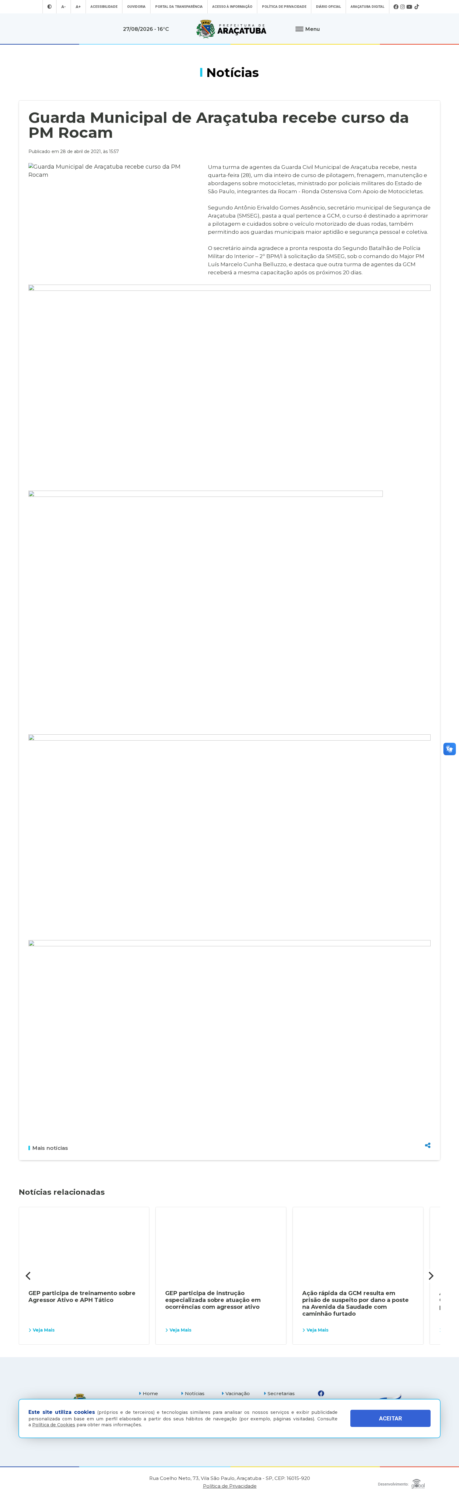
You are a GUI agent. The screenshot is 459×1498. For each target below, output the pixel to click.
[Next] (430, 1276)
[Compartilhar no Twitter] (428, 1122)
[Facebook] (395, 6)
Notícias (195, 1393)
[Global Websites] (401, 1482)
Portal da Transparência (179, 7)
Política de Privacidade (284, 7)
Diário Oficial (328, 7)
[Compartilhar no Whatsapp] (427, 1133)
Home (150, 1393)
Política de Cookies (53, 1425)
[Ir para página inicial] (231, 29)
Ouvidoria (136, 7)
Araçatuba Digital (367, 7)
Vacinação (237, 1393)
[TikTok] (416, 6)
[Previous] (29, 1276)
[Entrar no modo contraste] (49, 7)
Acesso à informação (232, 7)
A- (63, 6)
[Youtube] (409, 6)
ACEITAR (390, 1418)
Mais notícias (50, 1148)
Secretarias (281, 1393)
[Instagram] (402, 6)
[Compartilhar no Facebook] (428, 1111)
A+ (78, 6)
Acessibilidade (104, 7)
